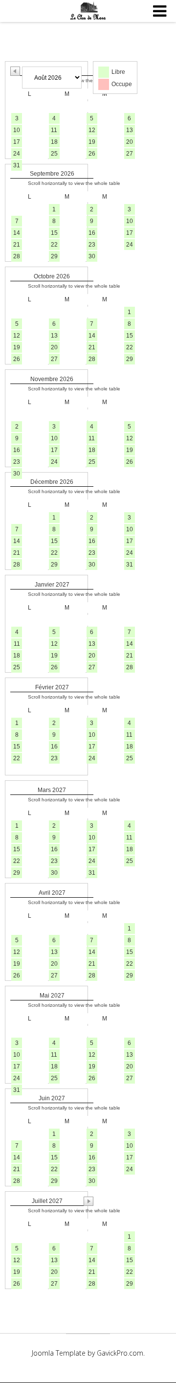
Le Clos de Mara (88, 11)
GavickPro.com (120, 1353)
